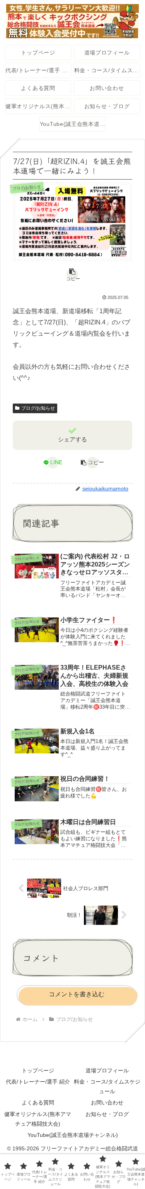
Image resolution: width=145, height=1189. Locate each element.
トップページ (38, 1070)
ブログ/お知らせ (38, 408)
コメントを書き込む (76, 994)
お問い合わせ (107, 1102)
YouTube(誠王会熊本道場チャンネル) (72, 1135)
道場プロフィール (107, 1070)
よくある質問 (38, 1102)
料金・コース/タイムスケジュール (107, 1086)
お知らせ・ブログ (107, 1114)
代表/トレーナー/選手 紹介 (38, 1082)
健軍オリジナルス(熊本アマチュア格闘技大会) (37, 1119)
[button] (72, 274)
